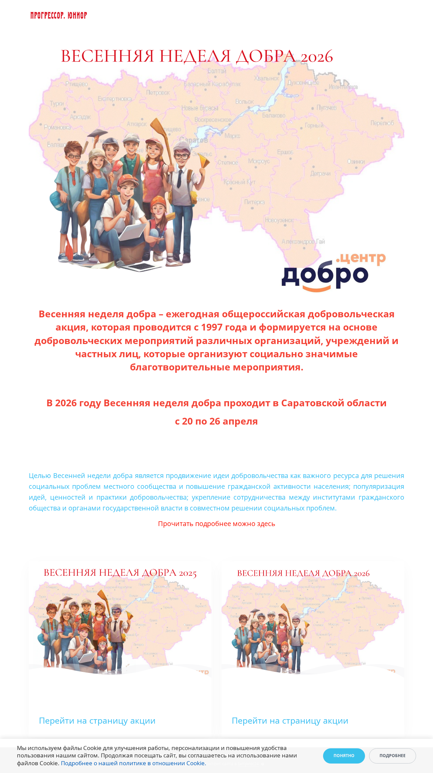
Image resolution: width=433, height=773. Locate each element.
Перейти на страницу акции (97, 720)
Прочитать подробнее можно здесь (216, 523)
